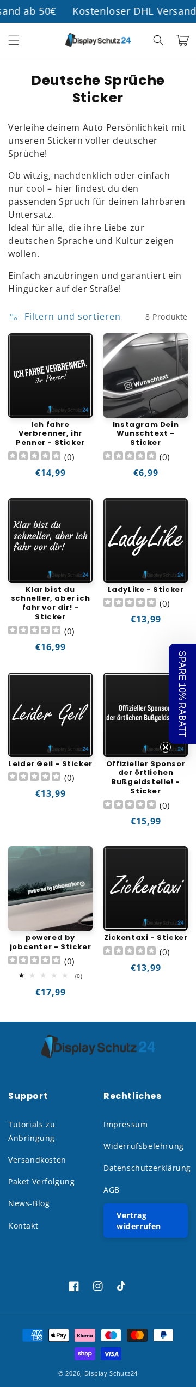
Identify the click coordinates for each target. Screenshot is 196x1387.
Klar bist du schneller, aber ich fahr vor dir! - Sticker (50, 603)
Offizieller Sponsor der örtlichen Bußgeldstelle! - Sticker (145, 778)
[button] (14, 40)
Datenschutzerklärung (145, 1168)
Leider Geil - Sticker (50, 764)
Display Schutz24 (111, 1373)
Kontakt (23, 1225)
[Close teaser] (165, 747)
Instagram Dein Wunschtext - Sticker (146, 434)
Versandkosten (37, 1159)
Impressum (125, 1124)
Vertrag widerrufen (139, 1220)
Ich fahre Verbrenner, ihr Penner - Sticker (50, 434)
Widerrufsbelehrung (143, 1146)
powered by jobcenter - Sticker (50, 942)
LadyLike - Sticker (146, 590)
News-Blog (29, 1203)
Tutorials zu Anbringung (31, 1131)
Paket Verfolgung (41, 1181)
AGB (111, 1189)
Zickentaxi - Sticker (146, 938)
